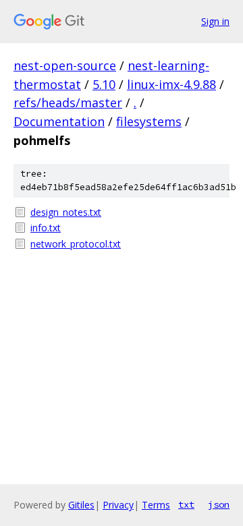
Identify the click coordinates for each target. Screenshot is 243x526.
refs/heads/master (68, 102)
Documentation (59, 121)
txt (186, 504)
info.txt (45, 227)
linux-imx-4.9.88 (171, 84)
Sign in (215, 21)
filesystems (149, 121)
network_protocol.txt (75, 243)
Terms (156, 504)
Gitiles (81, 504)
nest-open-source (65, 65)
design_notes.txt (65, 212)
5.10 (103, 84)
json (219, 504)
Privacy (118, 504)
